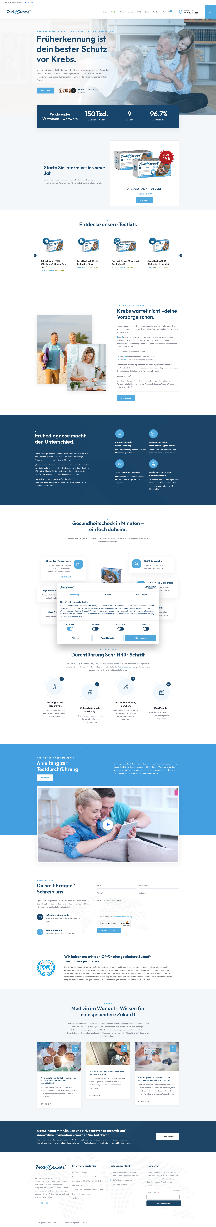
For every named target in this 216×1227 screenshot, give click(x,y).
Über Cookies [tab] (141, 595)
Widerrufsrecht (79, 1198)
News (147, 12)
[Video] (108, 824)
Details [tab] (108, 595)
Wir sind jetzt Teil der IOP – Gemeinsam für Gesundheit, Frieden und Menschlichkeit (58, 1081)
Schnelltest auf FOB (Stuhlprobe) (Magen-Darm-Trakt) (160, 264)
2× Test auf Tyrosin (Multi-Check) (144, 188)
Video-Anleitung (126, 12)
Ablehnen (75, 638)
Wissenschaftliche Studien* (84, 1177)
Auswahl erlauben (108, 638)
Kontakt (156, 12)
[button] (169, 11)
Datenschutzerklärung (122, 916)
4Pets (113, 12)
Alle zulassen (140, 638)
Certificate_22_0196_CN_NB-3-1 (86, 1181)
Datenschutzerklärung (81, 1194)
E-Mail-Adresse (152, 1193)
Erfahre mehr (66, 576)
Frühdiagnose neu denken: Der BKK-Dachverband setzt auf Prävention (154, 1079)
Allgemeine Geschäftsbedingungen (87, 1189)
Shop (105, 12)
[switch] (95, 629)
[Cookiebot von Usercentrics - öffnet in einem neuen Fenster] (146, 587)
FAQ (139, 12)
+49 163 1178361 (191, 12)
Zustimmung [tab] (74, 595)
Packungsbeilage (125, 667)
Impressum (77, 1185)
